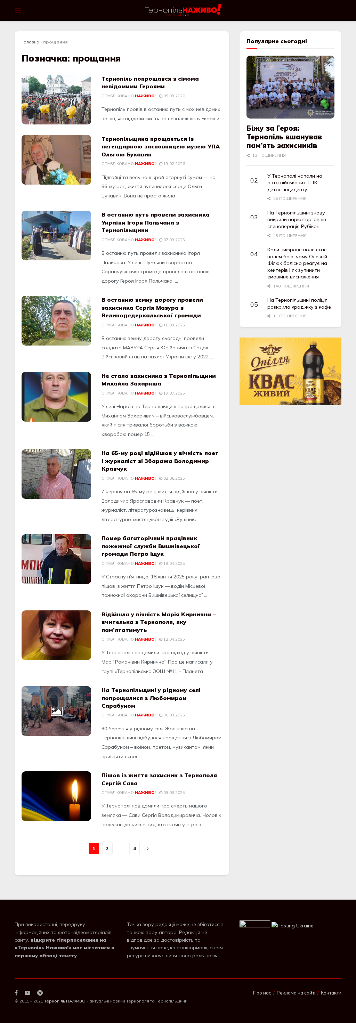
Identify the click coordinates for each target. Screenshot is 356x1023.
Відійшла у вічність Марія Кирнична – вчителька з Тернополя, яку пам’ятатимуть (159, 622)
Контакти (331, 993)
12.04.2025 (173, 639)
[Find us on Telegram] (40, 993)
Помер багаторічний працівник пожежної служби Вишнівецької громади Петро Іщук (151, 546)
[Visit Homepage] (183, 10)
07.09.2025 (173, 239)
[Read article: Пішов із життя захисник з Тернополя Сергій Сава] (56, 796)
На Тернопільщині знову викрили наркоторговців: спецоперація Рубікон (297, 219)
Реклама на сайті (296, 993)
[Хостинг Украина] (293, 925)
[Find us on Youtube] (27, 993)
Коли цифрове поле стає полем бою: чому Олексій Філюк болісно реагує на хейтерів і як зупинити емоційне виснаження (297, 263)
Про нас (262, 993)
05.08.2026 (173, 96)
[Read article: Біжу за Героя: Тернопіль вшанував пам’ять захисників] (290, 87)
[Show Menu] (18, 10)
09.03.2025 (173, 792)
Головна (30, 41)
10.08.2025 (173, 325)
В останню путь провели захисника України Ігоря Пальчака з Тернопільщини (156, 222)
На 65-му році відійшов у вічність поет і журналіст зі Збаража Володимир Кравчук (160, 460)
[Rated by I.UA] (255, 925)
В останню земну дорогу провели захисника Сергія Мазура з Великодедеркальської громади (152, 307)
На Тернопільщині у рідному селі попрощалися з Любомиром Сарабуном (151, 698)
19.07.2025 (173, 393)
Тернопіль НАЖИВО (65, 1001)
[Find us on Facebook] (16, 993)
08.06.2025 (173, 478)
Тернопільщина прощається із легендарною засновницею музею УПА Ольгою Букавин (161, 146)
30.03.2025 (173, 715)
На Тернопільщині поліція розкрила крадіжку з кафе (299, 303)
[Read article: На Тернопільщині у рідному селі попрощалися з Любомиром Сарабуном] (56, 711)
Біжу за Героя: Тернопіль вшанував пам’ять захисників (284, 137)
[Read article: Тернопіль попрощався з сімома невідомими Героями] (56, 99)
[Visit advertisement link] (290, 372)
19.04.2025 (173, 563)
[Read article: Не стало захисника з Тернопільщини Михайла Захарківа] (56, 397)
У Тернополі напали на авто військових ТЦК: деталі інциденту (294, 183)
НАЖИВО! (145, 96)
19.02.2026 (173, 163)
